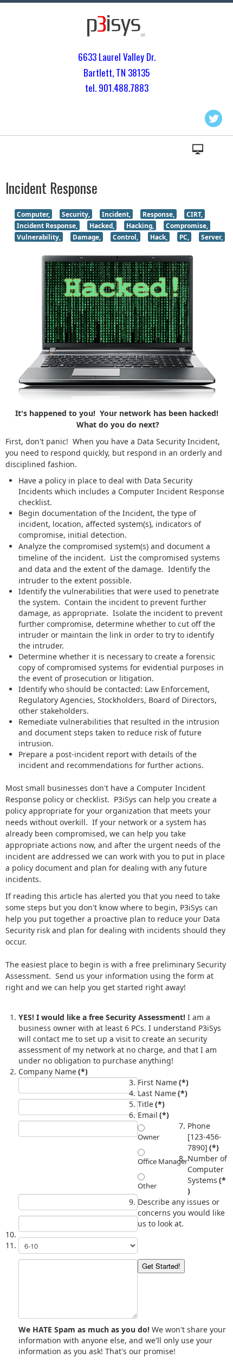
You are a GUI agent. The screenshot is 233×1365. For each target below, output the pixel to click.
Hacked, (101, 225)
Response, (158, 214)
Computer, (33, 214)
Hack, (158, 236)
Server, (212, 236)
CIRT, (194, 214)
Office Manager (162, 1161)
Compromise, (187, 225)
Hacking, (140, 225)
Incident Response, (47, 225)
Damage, (87, 236)
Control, (125, 236)
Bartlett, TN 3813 (114, 72)
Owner (148, 1137)
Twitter (213, 118)
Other (147, 1186)
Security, (76, 214)
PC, (184, 236)
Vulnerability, (39, 236)
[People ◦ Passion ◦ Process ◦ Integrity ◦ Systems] (116, 26)
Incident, (116, 214)
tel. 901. (99, 88)
